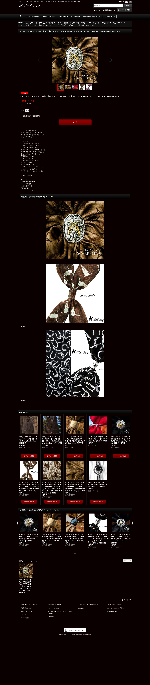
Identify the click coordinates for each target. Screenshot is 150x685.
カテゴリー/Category (55, 604)
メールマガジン (25, 618)
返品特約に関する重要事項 (31, 116)
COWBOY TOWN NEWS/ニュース (88, 604)
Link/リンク (81, 608)
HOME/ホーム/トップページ (29, 604)
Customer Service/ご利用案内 (115, 608)
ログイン (98, 10)
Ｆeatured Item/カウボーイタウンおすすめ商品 (60, 612)
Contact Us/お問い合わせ (114, 604)
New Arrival (52, 616)
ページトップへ (128, 600)
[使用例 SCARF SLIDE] (67, 87)
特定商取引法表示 (112, 611)
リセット (128, 560)
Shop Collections (54, 608)
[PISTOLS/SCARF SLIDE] (75, 60)
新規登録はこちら (110, 10)
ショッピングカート (26, 611)
